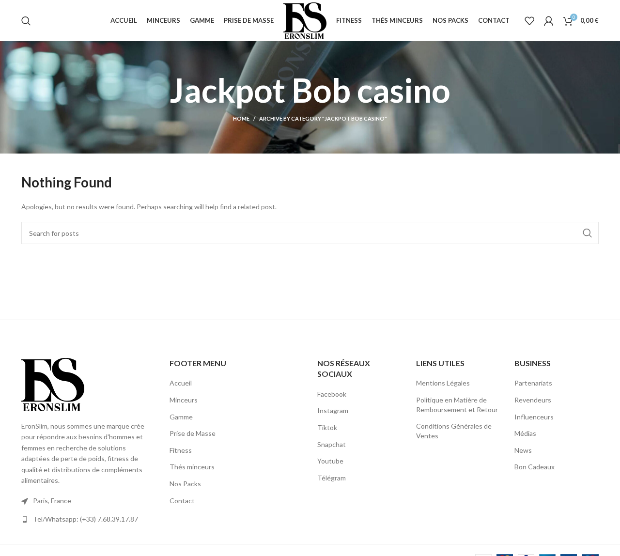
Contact (182, 500)
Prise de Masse (193, 433)
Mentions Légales (443, 383)
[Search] (26, 21)
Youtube (330, 461)
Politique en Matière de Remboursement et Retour (457, 405)
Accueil (181, 383)
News (523, 450)
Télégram (331, 478)
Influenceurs (534, 417)
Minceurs (184, 400)
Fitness (181, 450)
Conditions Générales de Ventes (454, 431)
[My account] (548, 21)
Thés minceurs (192, 467)
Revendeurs (532, 400)
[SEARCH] (587, 233)
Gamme (181, 417)
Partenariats (533, 383)
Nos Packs (185, 483)
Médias (525, 433)
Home (241, 118)
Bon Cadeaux (534, 467)
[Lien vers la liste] (88, 519)
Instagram (332, 410)
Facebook (331, 394)
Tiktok (327, 427)
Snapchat (331, 444)
